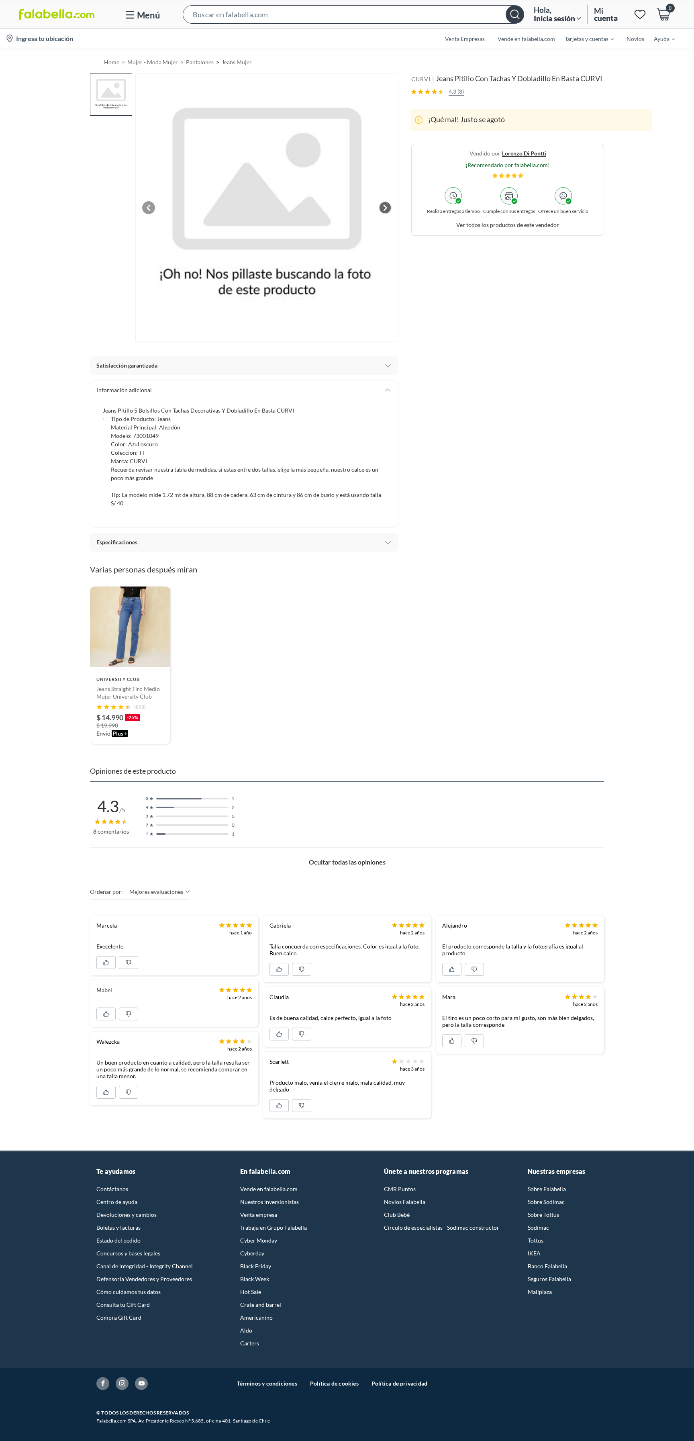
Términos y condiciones (267, 1383)
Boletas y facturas (118, 1227)
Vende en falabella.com (269, 1189)
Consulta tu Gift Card (123, 1304)
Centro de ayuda (116, 1201)
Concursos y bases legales (128, 1253)
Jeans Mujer (237, 62)
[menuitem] (584, 38)
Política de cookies (334, 1383)
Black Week (254, 1278)
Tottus (535, 1240)
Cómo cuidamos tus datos (128, 1291)
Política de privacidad (399, 1383)
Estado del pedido (118, 1240)
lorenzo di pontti (524, 152)
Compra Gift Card (118, 1317)
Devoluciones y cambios (126, 1214)
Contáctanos (112, 1189)
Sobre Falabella (547, 1189)
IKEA (534, 1253)
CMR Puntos (400, 1189)
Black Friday (255, 1266)
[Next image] (385, 207)
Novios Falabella (404, 1201)
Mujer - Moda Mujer (152, 62)
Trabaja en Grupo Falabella (273, 1227)
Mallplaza (540, 1291)
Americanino (256, 1317)
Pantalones (200, 62)
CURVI (421, 79)
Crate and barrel (260, 1304)
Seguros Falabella (549, 1278)
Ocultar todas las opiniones (347, 862)
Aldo (246, 1330)
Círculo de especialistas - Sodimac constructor (441, 1227)
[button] (353, 14)
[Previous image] (148, 207)
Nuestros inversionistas (269, 1201)
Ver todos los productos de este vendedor (507, 224)
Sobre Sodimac (546, 1201)
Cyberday (252, 1253)
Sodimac (538, 1227)
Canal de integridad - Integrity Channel (144, 1266)
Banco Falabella (547, 1266)
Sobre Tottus (543, 1214)
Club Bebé (397, 1214)
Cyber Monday (258, 1240)
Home (111, 62)
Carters (249, 1343)
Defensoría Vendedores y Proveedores (144, 1278)
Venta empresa (258, 1214)
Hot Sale (250, 1291)
